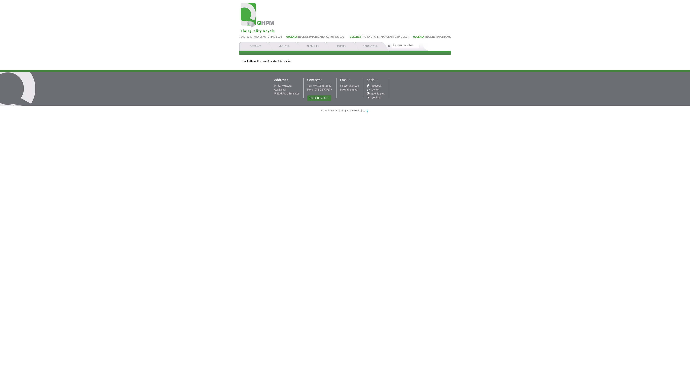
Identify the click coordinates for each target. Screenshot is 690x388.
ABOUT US (283, 46)
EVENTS (341, 46)
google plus (378, 93)
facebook (376, 85)
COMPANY (255, 46)
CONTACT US (370, 46)
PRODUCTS (313, 46)
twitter (376, 89)
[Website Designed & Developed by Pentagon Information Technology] (365, 110)
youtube (376, 97)
